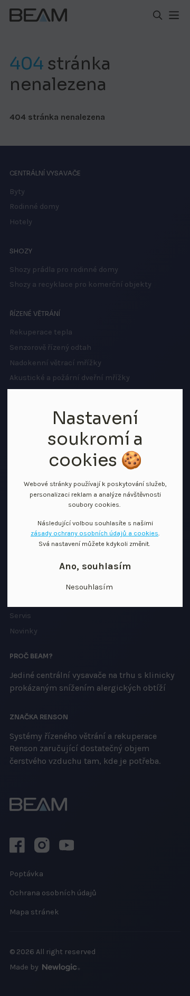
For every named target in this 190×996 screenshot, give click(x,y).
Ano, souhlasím (95, 566)
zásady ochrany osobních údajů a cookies (94, 533)
